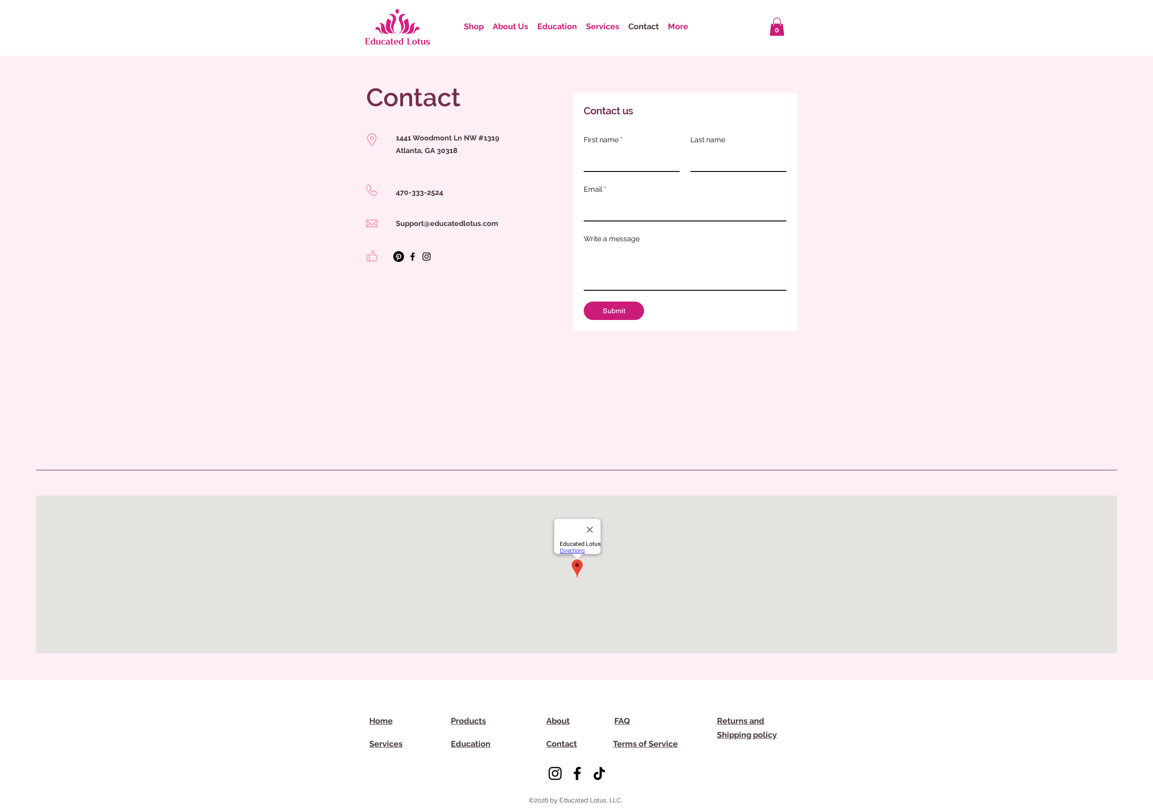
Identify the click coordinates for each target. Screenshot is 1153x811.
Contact (561, 743)
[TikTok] (599, 773)
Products (468, 720)
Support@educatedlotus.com (447, 223)
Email (595, 189)
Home (381, 720)
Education (470, 743)
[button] (777, 27)
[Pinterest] (398, 256)
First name (603, 139)
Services (386, 743)
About (558, 720)
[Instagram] (426, 256)
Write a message (612, 238)
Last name (707, 139)
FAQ (622, 720)
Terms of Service (645, 743)
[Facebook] (412, 256)
